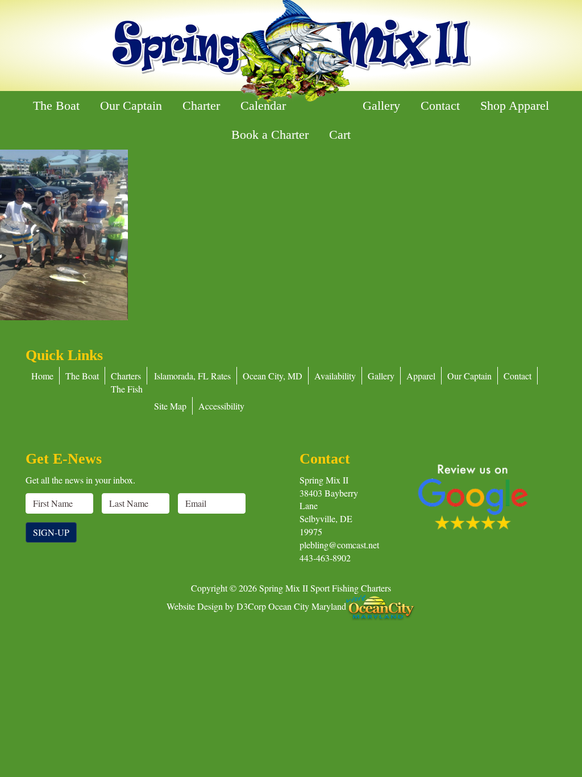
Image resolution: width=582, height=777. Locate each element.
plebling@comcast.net (339, 545)
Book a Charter (270, 134)
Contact (440, 105)
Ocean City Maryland (307, 606)
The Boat (56, 105)
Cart (340, 134)
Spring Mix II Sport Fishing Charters (325, 588)
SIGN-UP (51, 532)
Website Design (195, 606)
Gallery (381, 105)
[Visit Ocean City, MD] (380, 606)
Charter (201, 105)
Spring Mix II (324, 480)
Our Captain (131, 105)
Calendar (263, 105)
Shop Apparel (514, 105)
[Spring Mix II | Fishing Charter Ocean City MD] (291, 52)
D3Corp (251, 606)
